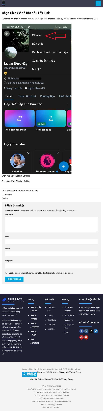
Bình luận (9, 215)
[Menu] (98, 3)
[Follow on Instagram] (86, 331)
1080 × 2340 (32, 18)
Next (5, 198)
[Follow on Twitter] (96, 331)
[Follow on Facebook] (81, 331)
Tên (7, 236)
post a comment (32, 190)
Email (7, 249)
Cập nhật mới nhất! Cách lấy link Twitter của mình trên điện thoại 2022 (69, 18)
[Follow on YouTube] (86, 337)
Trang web (9, 261)
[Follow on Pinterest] (81, 337)
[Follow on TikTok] (91, 331)
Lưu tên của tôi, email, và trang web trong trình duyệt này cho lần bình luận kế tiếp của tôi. (41, 273)
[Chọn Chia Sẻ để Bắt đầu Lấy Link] (36, 98)
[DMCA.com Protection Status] (29, 374)
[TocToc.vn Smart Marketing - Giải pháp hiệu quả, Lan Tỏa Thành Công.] (17, 3)
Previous (7, 194)
